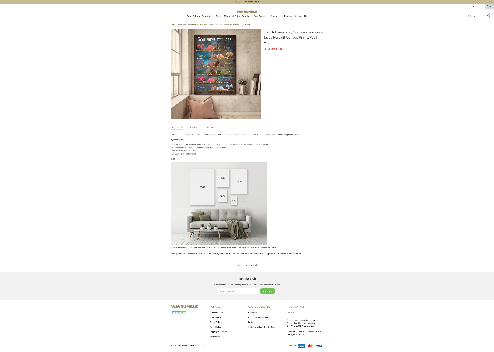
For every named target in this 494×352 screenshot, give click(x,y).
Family (246, 16)
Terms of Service (216, 313)
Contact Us (301, 16)
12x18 (267, 61)
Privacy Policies (216, 317)
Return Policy (215, 322)
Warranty (211, 128)
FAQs (250, 322)
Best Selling (193, 16)
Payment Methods (217, 337)
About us (290, 313)
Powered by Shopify (196, 345)
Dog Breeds (260, 16)
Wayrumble (182, 345)
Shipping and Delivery (218, 332)
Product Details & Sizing (258, 317)
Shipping (194, 128)
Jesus (219, 16)
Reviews (288, 16)
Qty (265, 68)
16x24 (276, 61)
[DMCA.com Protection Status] (179, 313)
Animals (275, 16)
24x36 (284, 61)
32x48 (293, 61)
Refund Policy (215, 327)
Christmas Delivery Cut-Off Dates (261, 327)
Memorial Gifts (232, 16)
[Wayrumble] (247, 11)
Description (177, 128)
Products (207, 16)
